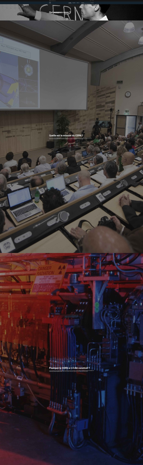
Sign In (90, 0)
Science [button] (78, 2)
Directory (93, 0)
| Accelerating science (52, 0)
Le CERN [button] (70, 2)
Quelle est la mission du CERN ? (66, 135)
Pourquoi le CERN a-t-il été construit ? (69, 368)
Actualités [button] (73, 2)
